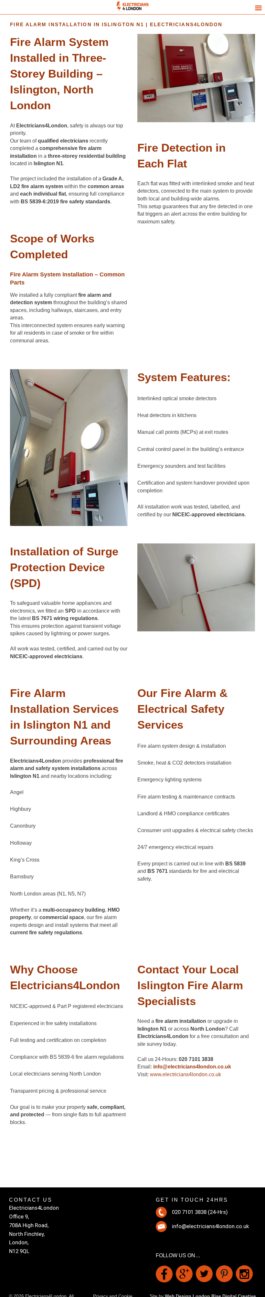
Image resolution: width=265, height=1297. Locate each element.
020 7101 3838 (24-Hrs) (200, 1212)
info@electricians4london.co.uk (210, 1226)
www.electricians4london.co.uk (185, 1074)
